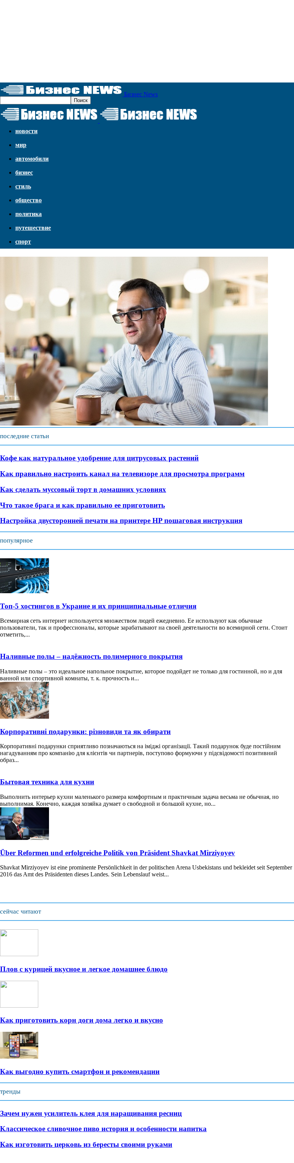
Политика (28, 214)
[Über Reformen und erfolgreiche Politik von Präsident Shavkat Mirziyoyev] (24, 838)
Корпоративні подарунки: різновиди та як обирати (85, 731)
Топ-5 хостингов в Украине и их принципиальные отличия (98, 606)
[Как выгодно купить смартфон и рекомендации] (19, 1056)
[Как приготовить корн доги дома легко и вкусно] (19, 1005)
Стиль (23, 186)
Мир (20, 145)
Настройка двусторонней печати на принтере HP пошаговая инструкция (121, 520)
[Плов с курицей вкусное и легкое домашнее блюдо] (19, 954)
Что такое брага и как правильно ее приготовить (82, 505)
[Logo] (50, 120)
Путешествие (33, 227)
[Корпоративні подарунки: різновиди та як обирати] (24, 716)
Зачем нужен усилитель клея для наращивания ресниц (91, 1113)
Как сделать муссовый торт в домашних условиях (83, 489)
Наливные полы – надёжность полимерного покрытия (91, 656)
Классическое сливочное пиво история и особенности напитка (103, 1129)
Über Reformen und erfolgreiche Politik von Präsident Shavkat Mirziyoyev (117, 853)
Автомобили (32, 158)
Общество (28, 200)
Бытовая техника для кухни (47, 782)
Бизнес (24, 172)
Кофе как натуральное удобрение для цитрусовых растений (99, 458)
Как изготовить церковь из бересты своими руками (86, 1144)
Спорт (23, 241)
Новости (26, 131)
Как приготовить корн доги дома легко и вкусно (81, 1020)
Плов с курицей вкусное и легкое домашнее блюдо (84, 969)
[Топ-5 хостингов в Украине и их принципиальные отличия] (24, 591)
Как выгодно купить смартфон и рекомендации (80, 1071)
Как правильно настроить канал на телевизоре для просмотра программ (122, 474)
